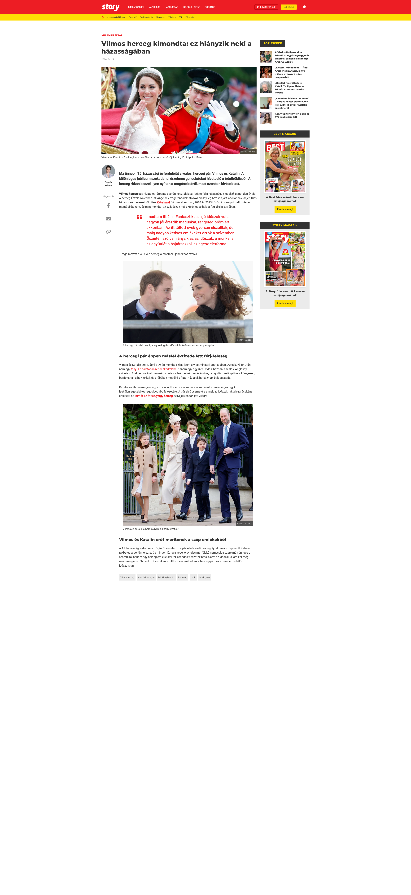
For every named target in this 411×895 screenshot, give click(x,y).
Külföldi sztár (191, 7)
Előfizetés (289, 7)
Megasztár (160, 17)
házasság (182, 577)
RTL (180, 17)
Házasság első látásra (115, 17)
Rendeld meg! (285, 209)
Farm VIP (133, 17)
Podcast (210, 7)
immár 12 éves (154, 395)
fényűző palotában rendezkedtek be (154, 369)
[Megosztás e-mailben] (108, 220)
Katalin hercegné (146, 577)
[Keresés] (305, 7)
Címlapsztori (136, 7)
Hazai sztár (171, 7)
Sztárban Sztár (146, 17)
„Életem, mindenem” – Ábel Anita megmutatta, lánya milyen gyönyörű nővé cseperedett (291, 72)
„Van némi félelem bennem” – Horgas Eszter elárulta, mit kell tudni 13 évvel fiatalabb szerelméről (292, 103)
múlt (193, 577)
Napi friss (154, 7)
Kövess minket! (267, 7)
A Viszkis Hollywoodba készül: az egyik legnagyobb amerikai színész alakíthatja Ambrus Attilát (292, 57)
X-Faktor (172, 17)
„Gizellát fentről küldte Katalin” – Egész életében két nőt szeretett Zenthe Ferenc (290, 88)
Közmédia (189, 17)
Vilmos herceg (127, 577)
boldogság (204, 577)
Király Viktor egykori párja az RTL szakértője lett (292, 115)
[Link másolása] (108, 233)
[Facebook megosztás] (108, 207)
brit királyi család (166, 577)
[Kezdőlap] (110, 7)
